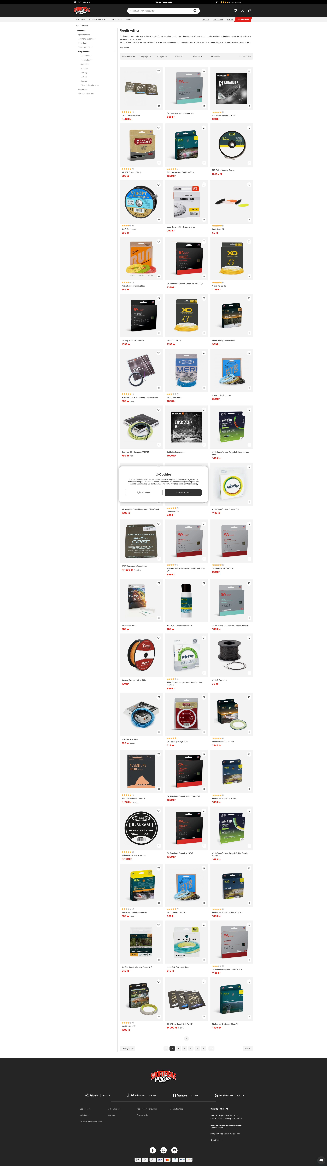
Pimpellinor (82, 89)
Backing (83, 72)
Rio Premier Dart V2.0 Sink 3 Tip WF (227, 912)
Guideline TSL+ (173, 511)
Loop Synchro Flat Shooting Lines (181, 227)
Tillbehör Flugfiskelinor (89, 85)
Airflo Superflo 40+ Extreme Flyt (225, 509)
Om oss (111, 1115)
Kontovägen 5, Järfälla (233, 1118)
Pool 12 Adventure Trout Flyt (133, 798)
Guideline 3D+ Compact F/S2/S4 (135, 452)
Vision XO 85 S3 (219, 286)
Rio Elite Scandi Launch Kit (223, 742)
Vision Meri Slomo (174, 397)
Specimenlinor (84, 34)
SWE (83, 2)
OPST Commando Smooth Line (134, 566)
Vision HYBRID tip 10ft (221, 395)
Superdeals (244, 19)
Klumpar (83, 77)
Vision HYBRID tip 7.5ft (176, 912)
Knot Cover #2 (218, 229)
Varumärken (218, 19)
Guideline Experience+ (176, 452)
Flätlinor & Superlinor (86, 39)
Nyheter (205, 19)
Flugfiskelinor (84, 51)
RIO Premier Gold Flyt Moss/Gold (181, 172)
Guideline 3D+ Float (130, 739)
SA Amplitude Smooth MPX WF (180, 853)
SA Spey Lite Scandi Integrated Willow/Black (140, 509)
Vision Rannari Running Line (133, 286)
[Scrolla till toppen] (186, 1038)
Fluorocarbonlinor (85, 47)
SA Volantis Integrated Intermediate (227, 969)
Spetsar (83, 81)
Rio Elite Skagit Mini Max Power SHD (137, 967)
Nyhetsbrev (85, 1115)
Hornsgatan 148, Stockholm (227, 1115)
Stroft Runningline (129, 229)
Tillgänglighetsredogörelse (91, 1121)
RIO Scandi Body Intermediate (134, 912)
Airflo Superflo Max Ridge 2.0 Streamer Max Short (230, 453)
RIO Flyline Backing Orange (223, 170)
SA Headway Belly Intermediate (180, 113)
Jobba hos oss (114, 1109)
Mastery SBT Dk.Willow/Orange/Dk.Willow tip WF (186, 569)
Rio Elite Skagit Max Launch (223, 340)
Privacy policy (143, 1115)
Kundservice (177, 1109)
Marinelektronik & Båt (98, 19)
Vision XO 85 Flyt (174, 340)
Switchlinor (85, 64)
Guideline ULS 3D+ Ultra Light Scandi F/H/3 (140, 397)
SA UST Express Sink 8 (131, 172)
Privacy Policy (172, 484)
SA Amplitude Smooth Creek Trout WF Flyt (185, 284)
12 (211, 1048)
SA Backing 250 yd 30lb (177, 742)
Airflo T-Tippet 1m (219, 680)
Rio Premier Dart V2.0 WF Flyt (224, 798)
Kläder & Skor (116, 19)
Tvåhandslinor (86, 60)
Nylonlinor (82, 43)
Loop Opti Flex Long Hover (178, 967)
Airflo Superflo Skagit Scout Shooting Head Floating (185, 683)
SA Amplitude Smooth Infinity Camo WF (183, 796)
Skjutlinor (84, 68)
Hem (77, 25)
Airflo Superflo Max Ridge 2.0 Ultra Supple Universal (230, 854)
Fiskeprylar (80, 19)
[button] (234, 2)
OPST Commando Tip (131, 115)
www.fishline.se (217, 1127)
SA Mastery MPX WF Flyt (222, 568)
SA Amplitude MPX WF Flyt (133, 340)
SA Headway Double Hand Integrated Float (230, 625)
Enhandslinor (85, 56)
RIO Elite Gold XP (129, 1026)
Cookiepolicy (85, 1109)
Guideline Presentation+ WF (223, 115)
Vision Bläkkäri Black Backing (134, 855)
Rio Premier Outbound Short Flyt (225, 1024)
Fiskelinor (84, 25)
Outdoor (129, 19)
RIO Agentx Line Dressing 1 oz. (180, 625)
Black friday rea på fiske (229, 1134)
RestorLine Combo (129, 625)
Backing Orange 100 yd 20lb (134, 680)
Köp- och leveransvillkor (147, 1109)
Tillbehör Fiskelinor (86, 94)
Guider (230, 19)
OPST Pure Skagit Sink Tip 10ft (180, 1024)
